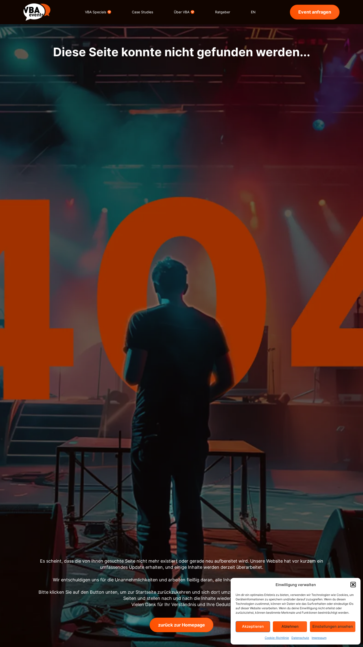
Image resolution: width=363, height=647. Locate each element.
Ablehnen (290, 626)
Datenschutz (300, 638)
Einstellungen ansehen (332, 626)
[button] (353, 584)
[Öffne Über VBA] (192, 12)
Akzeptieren (253, 626)
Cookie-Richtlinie (277, 638)
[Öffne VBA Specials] (109, 12)
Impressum (319, 638)
